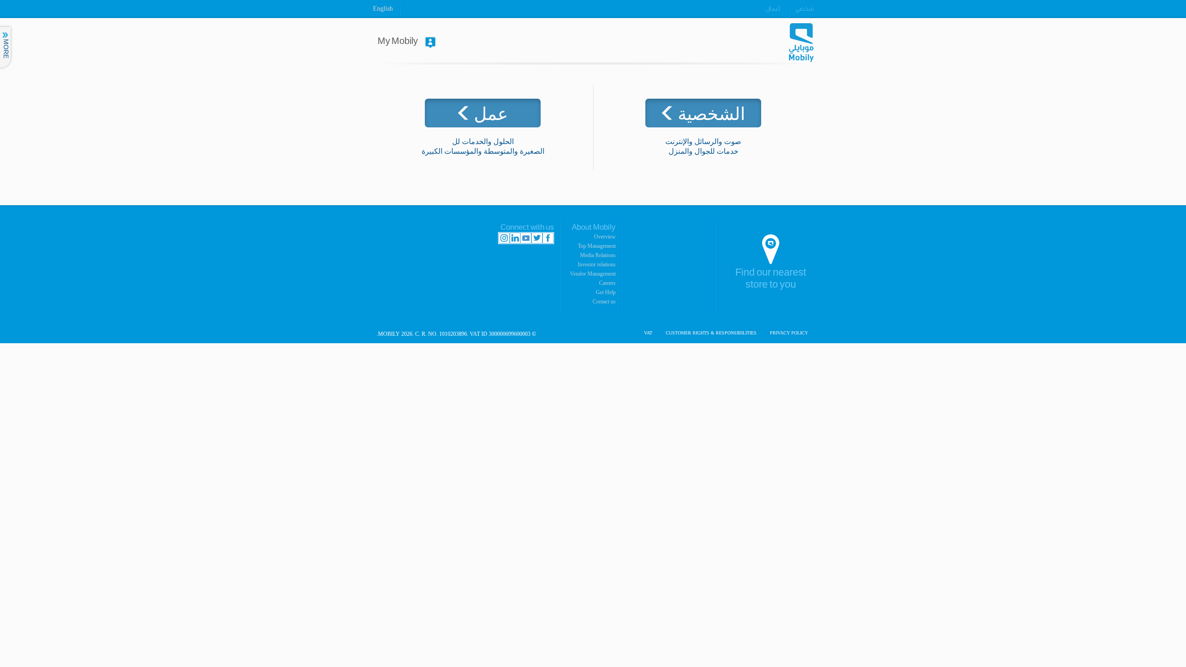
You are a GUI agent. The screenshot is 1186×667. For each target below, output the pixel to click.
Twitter (537, 238)
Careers (607, 283)
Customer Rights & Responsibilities (711, 333)
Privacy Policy (789, 333)
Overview (605, 236)
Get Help (606, 292)
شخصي (804, 8)
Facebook (548, 238)
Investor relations (597, 264)
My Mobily (398, 41)
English (383, 8)
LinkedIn (515, 238)
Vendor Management (593, 274)
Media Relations (598, 255)
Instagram (504, 238)
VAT (648, 333)
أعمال (773, 8)
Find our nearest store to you (770, 278)
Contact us (604, 301)
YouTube (525, 238)
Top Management (597, 246)
